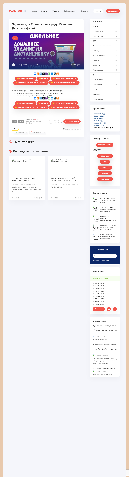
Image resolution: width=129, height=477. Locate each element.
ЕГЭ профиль (97, 21)
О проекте (84, 11)
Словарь (96, 60)
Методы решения (99, 55)
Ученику (44, 11)
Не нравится (39, 132)
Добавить (58, 121)
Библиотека (97, 65)
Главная (34, 11)
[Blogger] (57, 74)
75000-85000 (99, 299)
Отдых (95, 89)
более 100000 (99, 304)
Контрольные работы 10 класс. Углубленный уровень (24, 179)
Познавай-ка (97, 94)
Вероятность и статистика (102, 46)
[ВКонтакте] (35, 74)
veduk (18, 65)
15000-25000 (99, 283)
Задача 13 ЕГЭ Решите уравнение (105, 328)
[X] (43, 74)
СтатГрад (96, 51)
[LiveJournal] (55, 74)
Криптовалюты (98, 84)
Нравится (22, 132)
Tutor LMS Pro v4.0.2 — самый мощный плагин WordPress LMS (63, 179)
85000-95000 (99, 301)
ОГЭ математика (98, 31)
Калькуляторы (98, 80)
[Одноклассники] (38, 74)
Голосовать (98, 309)
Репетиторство (98, 70)
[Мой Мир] (52, 74)
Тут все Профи (98, 99)
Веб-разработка (69, 11)
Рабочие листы (98, 36)
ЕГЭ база (96, 26)
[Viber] (46, 74)
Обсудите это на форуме (72, 129)
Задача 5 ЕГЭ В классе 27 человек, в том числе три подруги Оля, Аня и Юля (105, 368)
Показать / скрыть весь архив (103, 127)
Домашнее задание (99, 75)
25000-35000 (99, 286)
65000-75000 (99, 296)
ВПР (94, 41)
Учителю (56, 11)
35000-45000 (99, 288)
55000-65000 (99, 294)
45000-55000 (99, 291)
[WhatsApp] (49, 74)
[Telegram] (41, 74)
